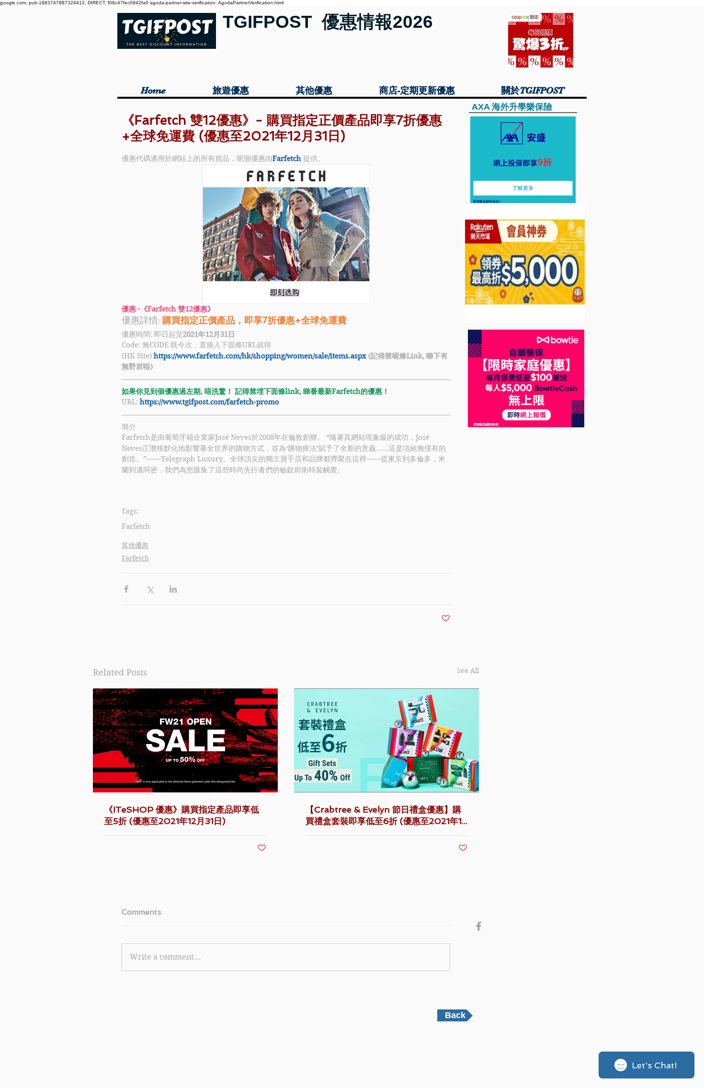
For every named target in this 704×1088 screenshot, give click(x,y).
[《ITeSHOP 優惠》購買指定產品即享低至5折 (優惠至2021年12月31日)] (185, 740)
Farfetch (136, 526)
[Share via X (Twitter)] (149, 589)
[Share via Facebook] (126, 589)
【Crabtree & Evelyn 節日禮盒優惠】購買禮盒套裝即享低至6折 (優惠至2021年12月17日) (386, 815)
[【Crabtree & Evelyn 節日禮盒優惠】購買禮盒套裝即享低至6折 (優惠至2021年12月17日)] (386, 740)
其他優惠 (135, 545)
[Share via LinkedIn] (173, 589)
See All (468, 670)
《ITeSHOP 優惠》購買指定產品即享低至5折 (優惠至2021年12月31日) (181, 815)
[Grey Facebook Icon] (479, 926)
